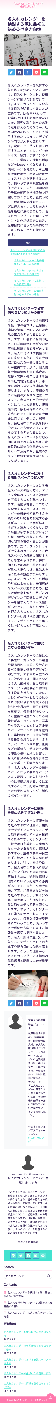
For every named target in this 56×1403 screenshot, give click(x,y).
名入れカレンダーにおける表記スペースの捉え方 (29, 272)
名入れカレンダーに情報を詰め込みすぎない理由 (29, 292)
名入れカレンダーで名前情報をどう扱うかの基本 (29, 262)
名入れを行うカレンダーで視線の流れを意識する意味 (28, 1304)
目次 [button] (28, 242)
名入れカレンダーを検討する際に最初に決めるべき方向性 (27, 252)
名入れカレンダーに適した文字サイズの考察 (28, 1314)
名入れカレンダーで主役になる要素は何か (29, 282)
